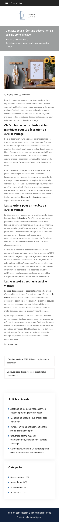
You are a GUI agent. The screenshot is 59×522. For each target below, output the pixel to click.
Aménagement (17, 477)
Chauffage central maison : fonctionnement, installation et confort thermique (28, 440)
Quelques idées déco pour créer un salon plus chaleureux (26, 373)
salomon (26, 95)
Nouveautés (13, 344)
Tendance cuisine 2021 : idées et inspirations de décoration (28, 361)
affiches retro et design (30, 197)
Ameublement (17, 482)
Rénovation (15, 492)
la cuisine (23, 218)
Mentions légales (34, 517)
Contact (20, 517)
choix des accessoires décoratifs (21, 291)
